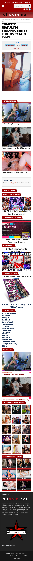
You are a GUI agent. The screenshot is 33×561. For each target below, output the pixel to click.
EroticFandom (7, 324)
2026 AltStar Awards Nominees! (16, 250)
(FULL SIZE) (16, 48)
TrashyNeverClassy (9, 344)
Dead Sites (24, 556)
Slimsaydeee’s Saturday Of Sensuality (16, 148)
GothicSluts (6, 331)
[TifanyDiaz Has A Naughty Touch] (16, 161)
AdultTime (6, 315)
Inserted (5, 335)
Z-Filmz (4, 346)
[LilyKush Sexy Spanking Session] (16, 113)
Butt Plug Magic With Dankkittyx (13, 2)
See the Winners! (16, 213)
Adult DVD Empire (9, 313)
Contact (12, 556)
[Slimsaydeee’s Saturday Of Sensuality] (16, 137)
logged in (14, 183)
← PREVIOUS (10, 45)
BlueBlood (6, 320)
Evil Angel (5, 326)
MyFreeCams (7, 339)
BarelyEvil (5, 318)
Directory (16, 558)
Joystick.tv (6, 337)
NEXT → (24, 45)
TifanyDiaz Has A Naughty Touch (14, 172)
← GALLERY (16, 42)
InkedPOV (6, 333)
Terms (18, 556)
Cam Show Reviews (7, 372)
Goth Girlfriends (8, 328)
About (7, 556)
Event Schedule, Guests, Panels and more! (16, 240)
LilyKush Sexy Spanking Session (13, 124)
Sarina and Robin (8, 341)
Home (3, 19)
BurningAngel (7, 322)
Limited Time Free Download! (16, 276)
